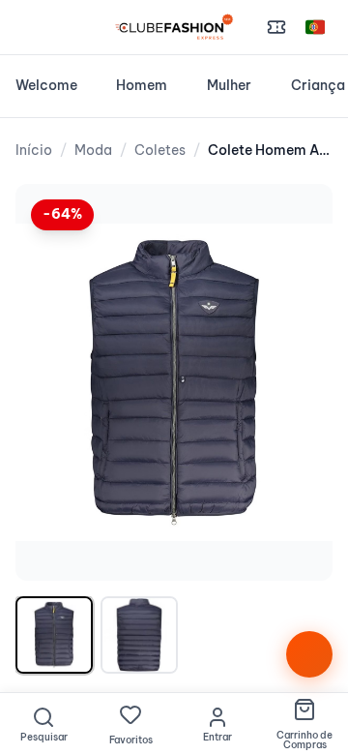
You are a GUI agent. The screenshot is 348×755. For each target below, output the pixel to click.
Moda (93, 150)
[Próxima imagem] (297, 382)
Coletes (160, 150)
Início (33, 150)
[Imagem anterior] (50, 382)
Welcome (46, 85)
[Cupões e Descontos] (276, 27)
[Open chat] (309, 654)
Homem (141, 85)
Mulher (229, 85)
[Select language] (315, 27)
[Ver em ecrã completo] (297, 218)
